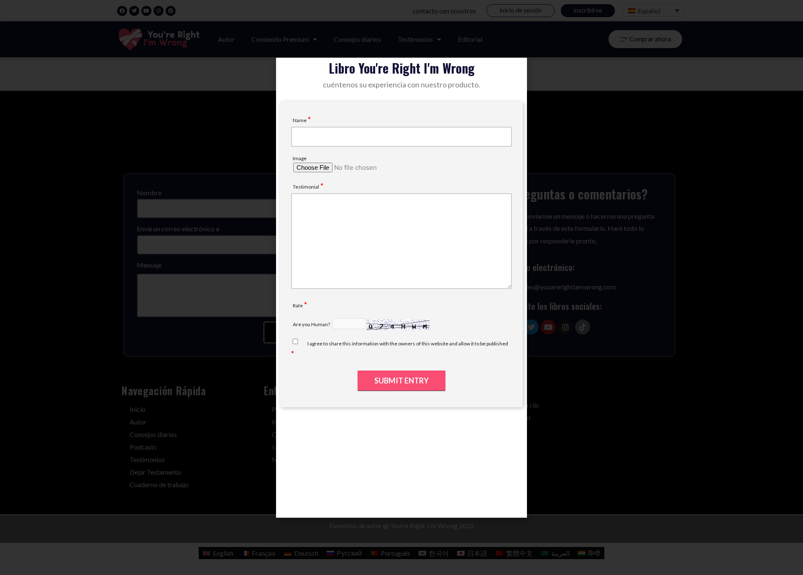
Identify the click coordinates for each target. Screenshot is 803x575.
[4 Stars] (345, 305)
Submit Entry (401, 380)
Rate (300, 304)
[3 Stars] (335, 305)
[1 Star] (314, 305)
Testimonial (308, 185)
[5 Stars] (355, 305)
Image (300, 158)
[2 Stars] (325, 305)
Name (302, 119)
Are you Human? (311, 324)
